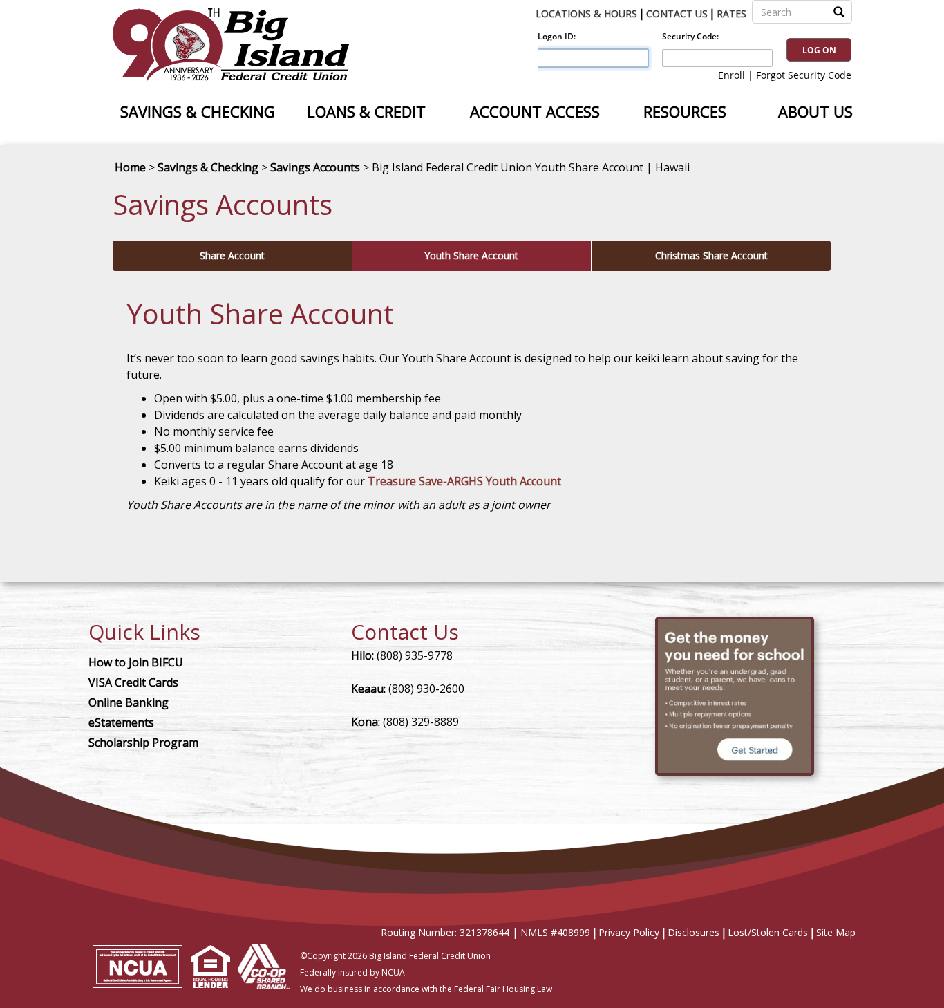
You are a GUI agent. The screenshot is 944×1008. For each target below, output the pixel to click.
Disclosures (693, 932)
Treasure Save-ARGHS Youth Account (464, 481)
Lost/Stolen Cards (768, 932)
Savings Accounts (315, 167)
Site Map (836, 932)
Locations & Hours (586, 13)
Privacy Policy (628, 932)
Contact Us (677, 13)
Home (130, 167)
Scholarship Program (143, 742)
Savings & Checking (208, 167)
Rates (731, 13)
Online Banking (128, 702)
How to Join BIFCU (135, 662)
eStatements (121, 722)
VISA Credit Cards (133, 682)
